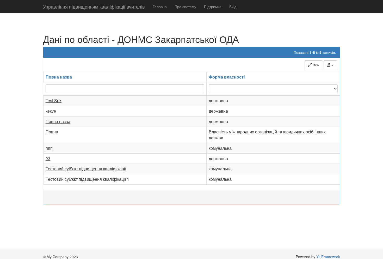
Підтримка (212, 6)
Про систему (185, 6)
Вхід (232, 6)
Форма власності (227, 77)
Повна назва (59, 77)
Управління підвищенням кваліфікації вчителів (94, 6)
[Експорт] (330, 64)
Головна (160, 6)
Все (315, 64)
